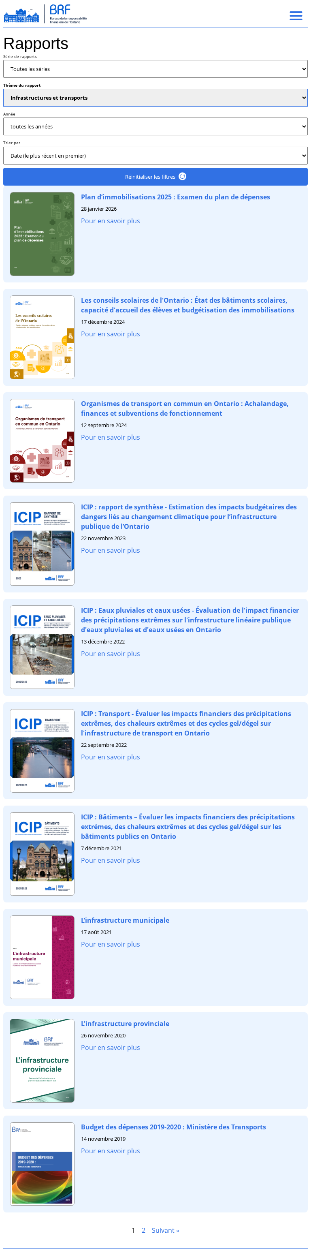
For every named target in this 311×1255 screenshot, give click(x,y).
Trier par (11, 142)
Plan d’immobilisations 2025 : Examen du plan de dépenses (175, 196)
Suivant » (165, 1230)
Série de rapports (20, 56)
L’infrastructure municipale (125, 920)
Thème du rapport (21, 85)
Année (9, 114)
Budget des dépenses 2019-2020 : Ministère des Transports (173, 1126)
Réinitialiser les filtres (150, 176)
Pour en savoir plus (110, 220)
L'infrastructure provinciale (125, 1023)
